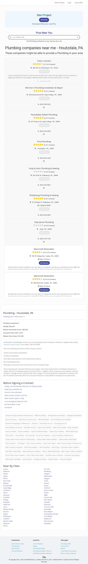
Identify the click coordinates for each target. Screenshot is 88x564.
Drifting (5, 500)
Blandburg (47, 471)
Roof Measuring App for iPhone (42, 551)
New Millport (48, 512)
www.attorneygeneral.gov (12, 344)
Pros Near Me (15, 546)
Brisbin (5, 474)
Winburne (6, 523)
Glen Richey (48, 500)
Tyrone (46, 493)
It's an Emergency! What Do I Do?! (16, 401)
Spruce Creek (48, 490)
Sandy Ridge (7, 488)
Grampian (6, 502)
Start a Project (59, 3)
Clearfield (6, 497)
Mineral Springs (8, 509)
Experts (35, 546)
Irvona (46, 481)
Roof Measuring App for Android (42, 553)
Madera (5, 483)
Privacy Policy (65, 546)
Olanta (5, 514)
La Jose (5, 469)
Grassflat (47, 502)
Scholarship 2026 (66, 544)
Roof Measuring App (39, 548)
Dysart (5, 476)
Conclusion (8, 407)
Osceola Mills (7, 486)
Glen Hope (6, 481)
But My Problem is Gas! (12, 404)
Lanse (5, 507)
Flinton (5, 478)
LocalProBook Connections (68, 551)
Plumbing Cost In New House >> (14, 317)
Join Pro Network (38, 544)
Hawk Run (6, 504)
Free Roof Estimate (17, 551)
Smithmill (47, 488)
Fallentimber (48, 476)
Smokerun (6, 490)
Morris (5, 526)
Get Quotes (44, 263)
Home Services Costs (18, 544)
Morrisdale (47, 509)
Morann (46, 483)
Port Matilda (48, 516)
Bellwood (6, 471)
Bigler (46, 495)
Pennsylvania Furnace (51, 514)
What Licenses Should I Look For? (16, 395)
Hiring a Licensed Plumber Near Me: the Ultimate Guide (23, 386)
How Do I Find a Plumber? (13, 392)
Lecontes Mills (49, 507)
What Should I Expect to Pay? (14, 398)
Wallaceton (47, 519)
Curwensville (48, 497)
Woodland (47, 523)
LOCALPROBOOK (17, 3)
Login (69, 3)
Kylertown (47, 504)
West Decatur (48, 521)
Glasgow (47, 478)
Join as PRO (78, 3)
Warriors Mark (8, 521)
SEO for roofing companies (68, 553)
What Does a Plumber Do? (13, 389)
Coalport (47, 474)
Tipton (5, 493)
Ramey (46, 486)
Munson (6, 512)
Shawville (6, 519)
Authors (63, 548)
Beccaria (47, 469)
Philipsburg (7, 516)
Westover (6, 495)
